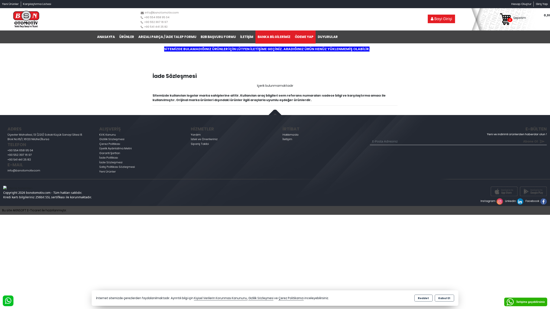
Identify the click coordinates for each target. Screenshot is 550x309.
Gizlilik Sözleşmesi (111, 139)
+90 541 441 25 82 (19, 160)
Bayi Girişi (443, 18)
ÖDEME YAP (304, 37)
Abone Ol (524, 141)
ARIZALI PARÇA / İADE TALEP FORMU (167, 37)
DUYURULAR (328, 37)
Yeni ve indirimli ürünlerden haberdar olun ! (517, 134)
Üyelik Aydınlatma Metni (115, 148)
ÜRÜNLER (126, 37)
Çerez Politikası (109, 144)
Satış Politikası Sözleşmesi (117, 167)
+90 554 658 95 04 (20, 150)
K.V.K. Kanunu (107, 135)
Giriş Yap (542, 4)
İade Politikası (108, 158)
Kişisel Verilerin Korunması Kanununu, (221, 298)
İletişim (287, 139)
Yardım (196, 135)
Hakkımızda (290, 135)
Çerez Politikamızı (291, 298)
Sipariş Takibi (200, 144)
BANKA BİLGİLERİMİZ (274, 37)
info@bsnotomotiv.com (24, 170)
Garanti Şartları (109, 153)
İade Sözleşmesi (110, 162)
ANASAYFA (106, 37)
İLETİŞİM (246, 37)
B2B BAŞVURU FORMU (218, 37)
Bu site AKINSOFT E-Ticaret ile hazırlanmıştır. (34, 210)
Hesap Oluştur (521, 4)
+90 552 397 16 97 (20, 155)
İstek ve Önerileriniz (204, 139)
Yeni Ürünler (107, 172)
